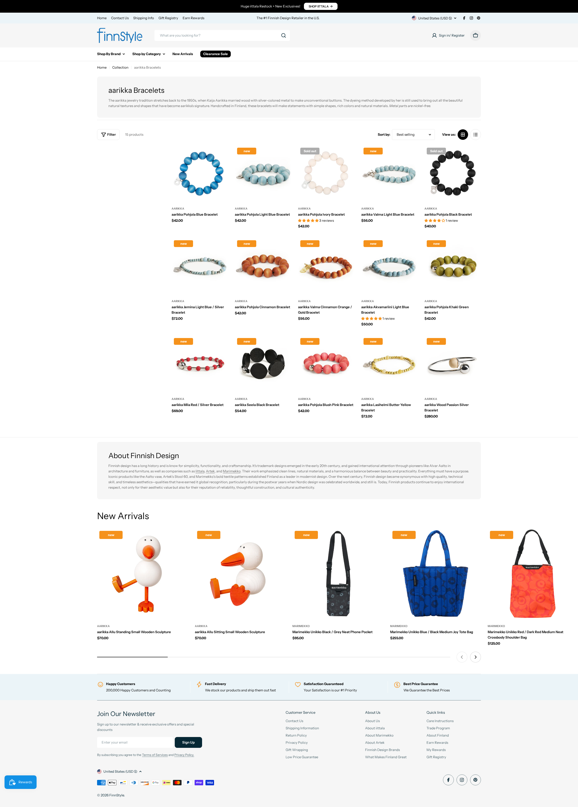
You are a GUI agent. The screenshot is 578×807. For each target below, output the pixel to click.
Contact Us (120, 18)
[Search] (283, 35)
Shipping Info (143, 18)
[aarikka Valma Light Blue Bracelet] (389, 173)
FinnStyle (116, 795)
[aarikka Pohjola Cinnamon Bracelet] (263, 266)
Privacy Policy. (184, 755)
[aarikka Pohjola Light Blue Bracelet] (263, 173)
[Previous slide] (462, 657)
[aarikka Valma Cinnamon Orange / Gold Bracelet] (326, 266)
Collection (120, 67)
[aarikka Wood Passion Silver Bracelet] (452, 364)
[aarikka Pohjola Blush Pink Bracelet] (326, 364)
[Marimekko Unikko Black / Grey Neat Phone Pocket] (337, 574)
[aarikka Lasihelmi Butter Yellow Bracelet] (389, 364)
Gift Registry (168, 18)
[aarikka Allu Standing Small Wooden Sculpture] (142, 574)
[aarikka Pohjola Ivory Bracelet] (326, 173)
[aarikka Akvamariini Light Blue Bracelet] (389, 266)
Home (102, 18)
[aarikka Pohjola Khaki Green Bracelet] (452, 266)
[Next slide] (475, 657)
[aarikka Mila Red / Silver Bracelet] (200, 364)
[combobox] (222, 35)
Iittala (200, 471)
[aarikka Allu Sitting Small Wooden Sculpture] (240, 574)
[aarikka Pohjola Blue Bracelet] (200, 173)
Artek (210, 471)
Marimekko (231, 471)
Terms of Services (155, 755)
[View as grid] (462, 134)
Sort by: (384, 134)
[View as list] (475, 134)
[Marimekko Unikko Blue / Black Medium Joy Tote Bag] (435, 574)
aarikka (178, 208)
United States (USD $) (435, 18)
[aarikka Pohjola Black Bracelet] (452, 173)
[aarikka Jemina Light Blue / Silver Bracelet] (200, 266)
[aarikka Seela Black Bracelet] (263, 364)
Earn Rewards (193, 18)
